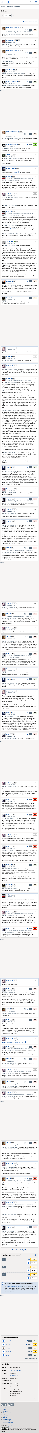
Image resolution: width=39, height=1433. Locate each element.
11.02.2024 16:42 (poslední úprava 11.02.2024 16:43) (19, 550)
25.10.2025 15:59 (10, 71)
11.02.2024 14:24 (10, 693)
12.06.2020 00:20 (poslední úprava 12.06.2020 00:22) (19, 1040)
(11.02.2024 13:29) (10, 716)
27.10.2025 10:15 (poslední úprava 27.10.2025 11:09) (19, 32)
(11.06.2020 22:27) (9, 1073)
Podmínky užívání (7, 1421)
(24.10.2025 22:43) (11, 158)
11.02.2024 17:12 (10, 490)
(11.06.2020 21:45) (10, 1231)
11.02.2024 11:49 (10, 886)
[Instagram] (9, 1404)
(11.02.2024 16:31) (10, 618)
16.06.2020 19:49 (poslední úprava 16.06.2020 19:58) (19, 913)
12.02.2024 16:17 (10, 243)
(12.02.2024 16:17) (11, 197)
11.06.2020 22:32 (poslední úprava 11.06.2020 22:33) (19, 1071)
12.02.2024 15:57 (10, 283)
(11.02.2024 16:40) (10, 525)
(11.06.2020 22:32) (10, 1063)
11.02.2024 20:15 (10, 469)
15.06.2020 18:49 (10, 1021)
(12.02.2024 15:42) (10, 225)
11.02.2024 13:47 (10, 816)
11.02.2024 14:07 (10, 714)
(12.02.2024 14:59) (10, 234)
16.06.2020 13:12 (10, 990)
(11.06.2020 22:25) (10, 1086)
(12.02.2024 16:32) (10, 205)
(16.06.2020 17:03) (10, 932)
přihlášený (19, 1286)
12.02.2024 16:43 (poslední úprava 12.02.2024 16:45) (19, 178)
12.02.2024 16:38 (10, 195)
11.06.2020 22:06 (10, 1229)
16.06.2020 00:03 (10, 1011)
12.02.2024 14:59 (10, 350)
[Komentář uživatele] (24, 29)
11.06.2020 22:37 (10, 1061)
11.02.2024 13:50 (10, 801)
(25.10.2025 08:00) (13, 74)
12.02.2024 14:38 (10, 367)
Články (4, 1409)
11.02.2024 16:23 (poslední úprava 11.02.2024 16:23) (19, 655)
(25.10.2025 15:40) (13, 62)
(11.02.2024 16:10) (9, 673)
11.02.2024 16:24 (10, 639)
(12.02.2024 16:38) (10, 181)
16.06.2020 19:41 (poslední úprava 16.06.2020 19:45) (19, 930)
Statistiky (5, 1411)
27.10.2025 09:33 (10, 42)
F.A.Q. (4, 1414)
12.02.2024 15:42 (10, 300)
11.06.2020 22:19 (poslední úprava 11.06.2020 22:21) (19, 1181)
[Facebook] (5, 1404)
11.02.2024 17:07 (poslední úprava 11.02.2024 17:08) (19, 501)
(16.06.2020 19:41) (9, 916)
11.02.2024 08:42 (10, 897)
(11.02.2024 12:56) (9, 285)
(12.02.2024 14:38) (10, 360)
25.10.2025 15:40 (10, 83)
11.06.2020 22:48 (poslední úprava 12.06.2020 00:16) (19, 1048)
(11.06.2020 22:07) (10, 1051)
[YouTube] (12, 1404)
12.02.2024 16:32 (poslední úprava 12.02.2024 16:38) (19, 214)
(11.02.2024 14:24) (10, 683)
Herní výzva (6, 1413)
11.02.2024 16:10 (10, 681)
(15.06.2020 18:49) (9, 1013)
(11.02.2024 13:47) (9, 787)
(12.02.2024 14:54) (10, 352)
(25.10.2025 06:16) (13, 138)
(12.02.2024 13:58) (10, 245)
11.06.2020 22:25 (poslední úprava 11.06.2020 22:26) (19, 1094)
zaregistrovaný (11, 1286)
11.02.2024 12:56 (10, 848)
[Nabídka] (36, 2)
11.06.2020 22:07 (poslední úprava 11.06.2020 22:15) (19, 1204)
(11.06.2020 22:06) (9, 1214)
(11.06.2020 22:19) (9, 1167)
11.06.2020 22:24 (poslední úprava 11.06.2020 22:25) (19, 1145)
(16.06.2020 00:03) (9, 993)
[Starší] (13, 15)
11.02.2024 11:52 (10, 866)
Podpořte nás (7, 1419)
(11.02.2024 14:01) (10, 738)
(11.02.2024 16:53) (9, 410)
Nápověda (5, 1416)
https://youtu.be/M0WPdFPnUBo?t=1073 (13, 1042)
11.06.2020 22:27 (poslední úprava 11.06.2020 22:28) (19, 1084)
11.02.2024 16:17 (10, 671)
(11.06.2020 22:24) (9, 1096)
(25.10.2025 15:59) (11, 44)
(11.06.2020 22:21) (10, 1147)
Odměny (5, 1417)
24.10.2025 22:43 (10, 170)
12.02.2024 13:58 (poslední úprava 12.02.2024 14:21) (19, 380)
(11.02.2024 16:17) (10, 641)
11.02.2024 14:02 (10, 736)
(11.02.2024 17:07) (9, 493)
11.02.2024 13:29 (10, 836)
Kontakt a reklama (8, 1422)
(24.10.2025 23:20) (10, 148)
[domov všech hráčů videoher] (3, 2)
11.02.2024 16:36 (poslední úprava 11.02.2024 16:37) (19, 616)
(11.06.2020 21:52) (9, 1206)
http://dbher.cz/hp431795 (9, 229)
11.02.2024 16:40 (10, 605)
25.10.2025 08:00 (10, 136)
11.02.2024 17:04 (10, 511)
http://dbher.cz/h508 (15, 1370)
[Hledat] (30, 2)
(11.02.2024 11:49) (10, 382)
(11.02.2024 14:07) (9, 453)
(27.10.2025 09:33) (11, 34)
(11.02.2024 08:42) (10, 869)
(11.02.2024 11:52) (9, 461)
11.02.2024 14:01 (10, 784)
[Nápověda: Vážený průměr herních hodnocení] (35, 1255)
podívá (15, 172)
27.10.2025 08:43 (10, 55)
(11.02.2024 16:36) (9, 607)
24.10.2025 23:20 (10, 156)
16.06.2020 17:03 (10, 982)
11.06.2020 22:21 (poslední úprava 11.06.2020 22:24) (19, 1165)
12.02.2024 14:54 (10, 358)
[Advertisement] (19, 109)
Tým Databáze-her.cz (14, 1426)
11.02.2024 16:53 (10, 523)
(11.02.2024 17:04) (10, 503)
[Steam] (2, 1404)
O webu (5, 1408)
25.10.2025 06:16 (10, 146)
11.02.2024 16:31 (10, 629)
